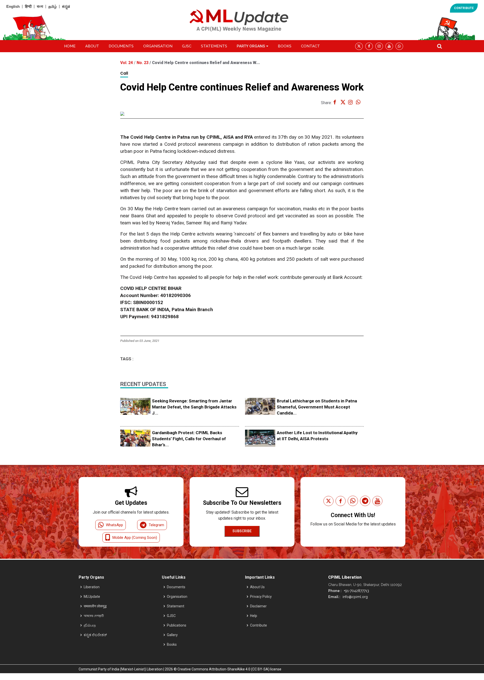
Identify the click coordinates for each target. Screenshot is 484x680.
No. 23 (143, 62)
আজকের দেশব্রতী (94, 615)
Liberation (92, 587)
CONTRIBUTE (464, 8)
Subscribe (242, 531)
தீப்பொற (90, 625)
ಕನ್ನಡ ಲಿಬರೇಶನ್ (95, 635)
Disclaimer (258, 606)
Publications (176, 625)
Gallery (172, 635)
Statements (214, 46)
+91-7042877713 (356, 591)
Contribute (258, 625)
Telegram (156, 525)
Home (70, 46)
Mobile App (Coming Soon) (134, 537)
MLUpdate (92, 596)
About (92, 46)
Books (284, 46)
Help (253, 615)
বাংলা (40, 6)
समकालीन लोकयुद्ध (95, 606)
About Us (257, 587)
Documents (121, 46)
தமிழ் (52, 6)
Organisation (157, 46)
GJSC (186, 46)
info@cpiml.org (355, 597)
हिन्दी (28, 6)
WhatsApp (114, 525)
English (13, 6)
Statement (175, 606)
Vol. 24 (127, 62)
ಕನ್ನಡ (66, 6)
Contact (310, 46)
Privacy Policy (261, 596)
